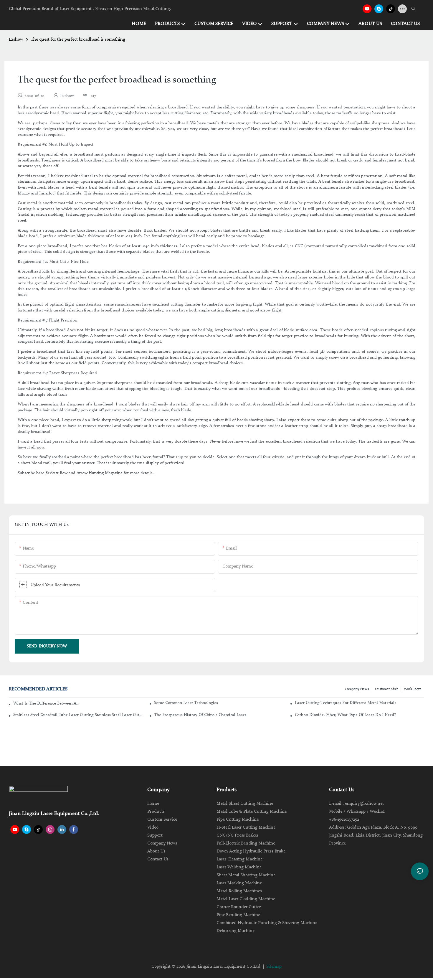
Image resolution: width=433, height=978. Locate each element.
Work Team (412, 689)
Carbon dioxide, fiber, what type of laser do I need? (345, 715)
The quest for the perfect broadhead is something (78, 39)
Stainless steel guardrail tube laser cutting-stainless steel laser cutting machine (78, 715)
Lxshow (16, 39)
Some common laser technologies (186, 703)
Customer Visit (386, 689)
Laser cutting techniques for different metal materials (345, 703)
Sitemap (274, 966)
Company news (357, 689)
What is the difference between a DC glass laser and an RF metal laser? (46, 703)
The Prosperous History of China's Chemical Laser (200, 715)
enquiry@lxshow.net (364, 803)
